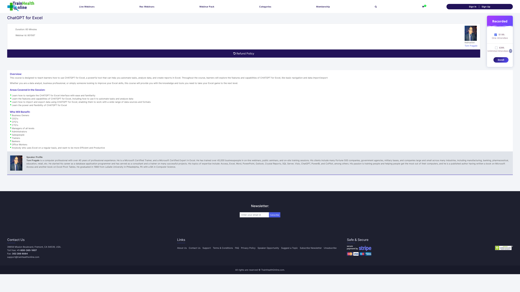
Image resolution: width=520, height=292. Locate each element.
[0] (423, 6)
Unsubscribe (330, 248)
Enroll (501, 59)
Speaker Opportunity (268, 248)
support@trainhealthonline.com (23, 257)
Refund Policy (245, 53)
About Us (182, 248)
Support (206, 248)
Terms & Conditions (223, 248)
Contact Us (194, 248)
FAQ (237, 248)
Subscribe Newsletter (311, 248)
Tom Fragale (471, 45)
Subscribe (274, 215)
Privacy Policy (248, 248)
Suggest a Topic (289, 248)
